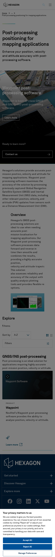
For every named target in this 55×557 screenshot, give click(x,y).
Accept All (27, 540)
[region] (27, 533)
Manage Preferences (27, 553)
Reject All (27, 547)
